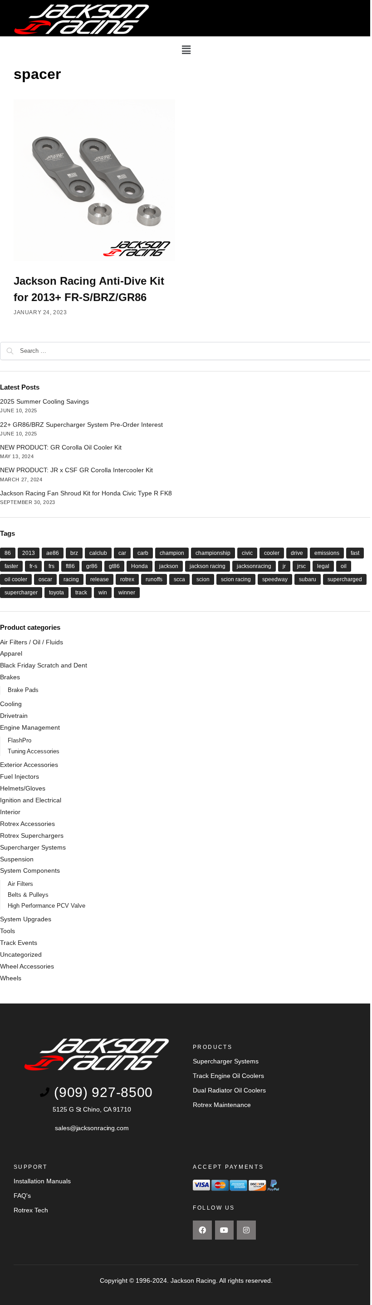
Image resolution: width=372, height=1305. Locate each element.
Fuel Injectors (19, 776)
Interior (10, 812)
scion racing (236, 579)
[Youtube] (224, 1230)
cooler (271, 553)
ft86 (70, 566)
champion (172, 553)
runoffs (154, 579)
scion (203, 579)
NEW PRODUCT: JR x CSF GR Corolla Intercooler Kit (76, 470)
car (122, 553)
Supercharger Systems (33, 847)
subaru (307, 579)
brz (74, 553)
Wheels (10, 978)
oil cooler (16, 579)
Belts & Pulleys (28, 894)
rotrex (127, 579)
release (99, 579)
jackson (168, 566)
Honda (139, 566)
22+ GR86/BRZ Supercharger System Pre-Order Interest (81, 424)
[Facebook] (202, 1230)
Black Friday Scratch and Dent (43, 665)
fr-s (33, 566)
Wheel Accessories (27, 966)
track (81, 592)
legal (323, 566)
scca (179, 579)
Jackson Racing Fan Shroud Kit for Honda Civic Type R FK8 (86, 493)
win (102, 592)
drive (297, 553)
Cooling (11, 703)
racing (71, 579)
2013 (28, 553)
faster (11, 566)
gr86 (92, 566)
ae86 (52, 553)
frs (51, 566)
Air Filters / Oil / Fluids (31, 642)
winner (126, 592)
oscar (45, 579)
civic (247, 553)
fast (355, 553)
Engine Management (30, 727)
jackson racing (207, 566)
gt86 (114, 566)
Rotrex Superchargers (32, 835)
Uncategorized (21, 954)
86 (8, 553)
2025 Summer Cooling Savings (44, 401)
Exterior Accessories (29, 764)
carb (142, 553)
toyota (56, 592)
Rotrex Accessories (27, 823)
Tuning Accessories (33, 751)
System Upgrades (25, 919)
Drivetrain (14, 715)
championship (213, 553)
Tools (7, 930)
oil (344, 566)
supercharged (345, 579)
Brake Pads (23, 690)
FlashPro (19, 740)
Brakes (10, 677)
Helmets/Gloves (22, 788)
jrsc (301, 566)
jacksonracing (254, 566)
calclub (98, 553)
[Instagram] (246, 1230)
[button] (186, 50)
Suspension (17, 859)
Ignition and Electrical (30, 800)
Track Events (18, 942)
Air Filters (20, 883)
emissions (326, 553)
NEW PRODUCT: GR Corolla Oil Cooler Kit (61, 447)
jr (284, 566)
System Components (30, 870)
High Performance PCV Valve (46, 905)
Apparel (11, 653)
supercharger (21, 592)
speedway (275, 579)
